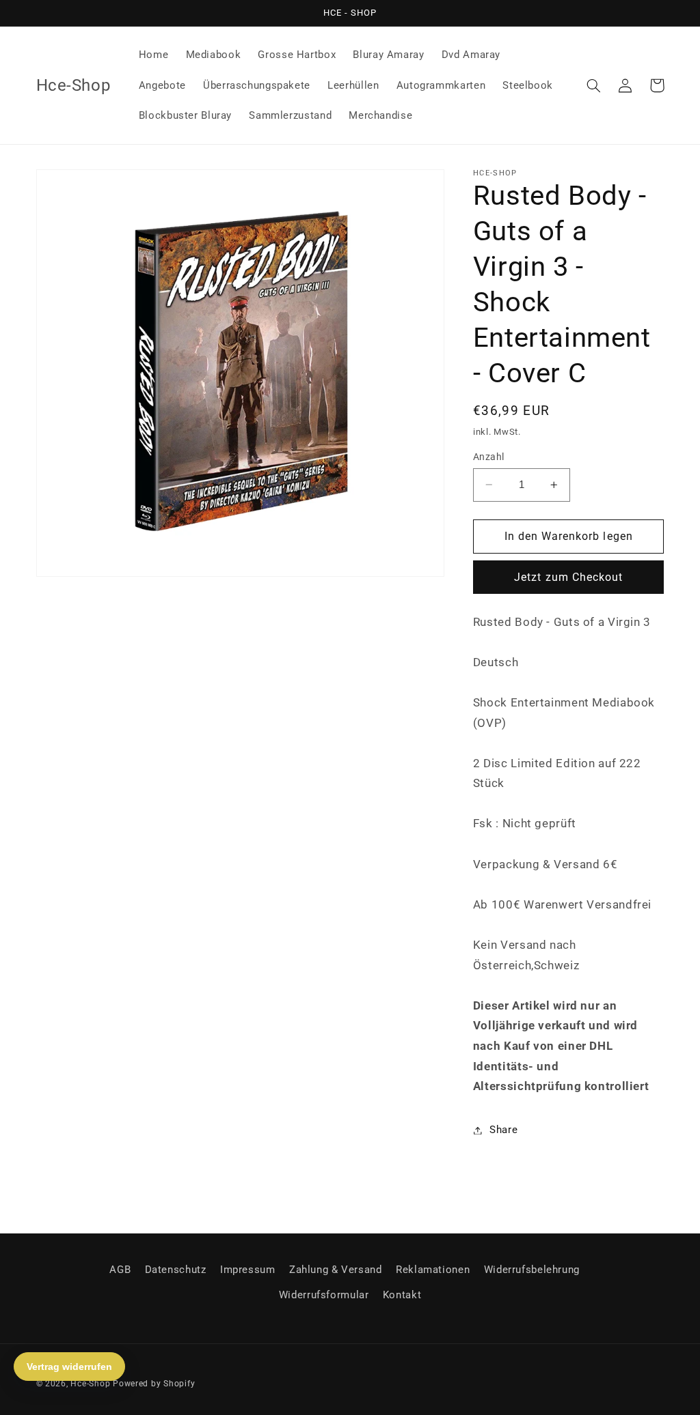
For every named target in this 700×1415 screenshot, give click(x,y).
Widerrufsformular (324, 1295)
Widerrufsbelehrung (532, 1269)
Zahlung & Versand (335, 1269)
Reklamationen (433, 1269)
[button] (594, 85)
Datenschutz (175, 1269)
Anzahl (488, 456)
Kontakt (402, 1295)
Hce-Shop (90, 1383)
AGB (120, 1269)
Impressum (247, 1269)
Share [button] (503, 1130)
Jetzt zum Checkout (568, 577)
